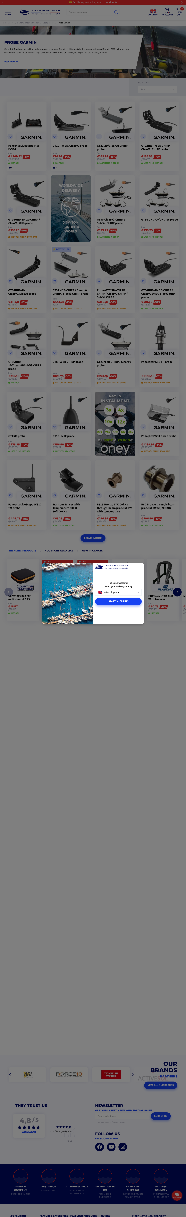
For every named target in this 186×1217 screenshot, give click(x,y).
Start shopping (118, 601)
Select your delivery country (118, 586)
